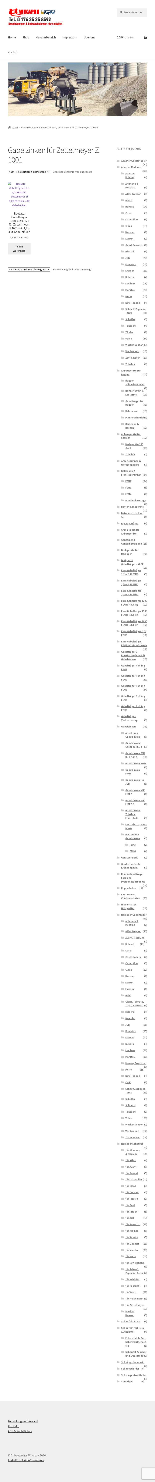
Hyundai (130, 1018)
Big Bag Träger (129, 523)
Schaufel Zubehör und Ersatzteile (135, 1353)
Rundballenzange (135, 500)
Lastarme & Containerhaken (130, 896)
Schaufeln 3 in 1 (130, 1321)
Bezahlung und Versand (23, 1421)
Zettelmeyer (132, 357)
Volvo (128, 338)
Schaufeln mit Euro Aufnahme (132, 1329)
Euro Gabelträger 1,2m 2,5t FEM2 (131, 572)
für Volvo (130, 1292)
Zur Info (13, 52)
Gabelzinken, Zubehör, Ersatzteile (133, 814)
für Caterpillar (133, 1179)
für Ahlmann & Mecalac (132, 1152)
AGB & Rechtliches (20, 1431)
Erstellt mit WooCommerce (26, 1460)
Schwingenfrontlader (133, 1375)
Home (12, 37)
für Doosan (132, 1192)
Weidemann (132, 351)
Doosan (129, 232)
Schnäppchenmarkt (132, 1362)
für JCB (129, 1218)
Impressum (69, 37)
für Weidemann (134, 1298)
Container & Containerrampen (131, 541)
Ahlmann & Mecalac (131, 185)
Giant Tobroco (133, 245)
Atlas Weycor (133, 194)
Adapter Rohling (130, 175)
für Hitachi (131, 1211)
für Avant (130, 1166)
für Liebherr (132, 1243)
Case (128, 213)
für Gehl (130, 1205)
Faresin (129, 989)
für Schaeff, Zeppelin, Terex (134, 1271)
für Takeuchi (132, 1286)
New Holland (132, 302)
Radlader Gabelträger (133, 914)
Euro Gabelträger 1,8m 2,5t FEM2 (131, 592)
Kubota (129, 277)
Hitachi (129, 251)
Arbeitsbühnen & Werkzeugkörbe (131, 462)
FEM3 (128, 487)
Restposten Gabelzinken (132, 836)
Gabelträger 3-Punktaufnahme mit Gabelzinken (133, 655)
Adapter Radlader (131, 167)
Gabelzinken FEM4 (135, 763)
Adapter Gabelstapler (133, 160)
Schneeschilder (130, 1368)
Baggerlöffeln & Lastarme (134, 392)
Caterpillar (131, 219)
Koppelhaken (128, 888)
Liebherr (130, 283)
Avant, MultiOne (134, 937)
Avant (128, 200)
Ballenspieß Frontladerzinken (131, 472)
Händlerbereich (46, 37)
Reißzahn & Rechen (132, 425)
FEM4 (128, 494)
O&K (128, 1082)
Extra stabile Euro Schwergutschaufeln (135, 1341)
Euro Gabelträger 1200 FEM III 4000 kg (134, 602)
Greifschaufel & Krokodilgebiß (130, 865)
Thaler (129, 332)
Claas (128, 226)
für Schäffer (132, 1279)
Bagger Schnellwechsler (134, 382)
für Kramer (131, 1230)
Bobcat (129, 206)
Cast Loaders (133, 957)
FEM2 (128, 481)
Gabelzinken (128, 726)
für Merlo (130, 1256)
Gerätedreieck (129, 857)
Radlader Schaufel (132, 1143)
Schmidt (130, 1105)
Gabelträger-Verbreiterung (129, 718)
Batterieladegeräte (132, 506)
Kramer (129, 270)
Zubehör (130, 364)
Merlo (128, 296)
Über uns (89, 37)
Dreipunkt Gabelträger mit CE (132, 562)
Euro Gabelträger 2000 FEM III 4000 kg (134, 623)
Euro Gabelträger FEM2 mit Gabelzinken (134, 643)
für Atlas (130, 1160)
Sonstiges (127, 1381)
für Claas (130, 1186)
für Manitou (132, 1250)
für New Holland (134, 1262)
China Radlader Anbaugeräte (130, 531)
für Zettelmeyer (134, 1305)
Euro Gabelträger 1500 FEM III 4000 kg (134, 613)
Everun (129, 238)
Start (15, 127)
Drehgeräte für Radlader (130, 552)
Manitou (130, 290)
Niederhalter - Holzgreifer (129, 906)
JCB (127, 258)
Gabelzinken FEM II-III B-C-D (135, 755)
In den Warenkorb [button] (19, 249)
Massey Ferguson (135, 1063)
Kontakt (13, 1426)
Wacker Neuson (134, 345)
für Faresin (131, 1198)
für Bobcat (131, 1173)
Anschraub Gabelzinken (132, 734)
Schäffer (130, 319)
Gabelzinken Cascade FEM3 (133, 744)
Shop (25, 37)
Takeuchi (130, 325)
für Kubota (131, 1237)
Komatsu (130, 264)
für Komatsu (132, 1224)
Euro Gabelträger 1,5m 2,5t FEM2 (131, 582)
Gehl (128, 995)
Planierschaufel (134, 417)
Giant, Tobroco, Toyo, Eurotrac (134, 1003)
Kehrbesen (131, 411)
